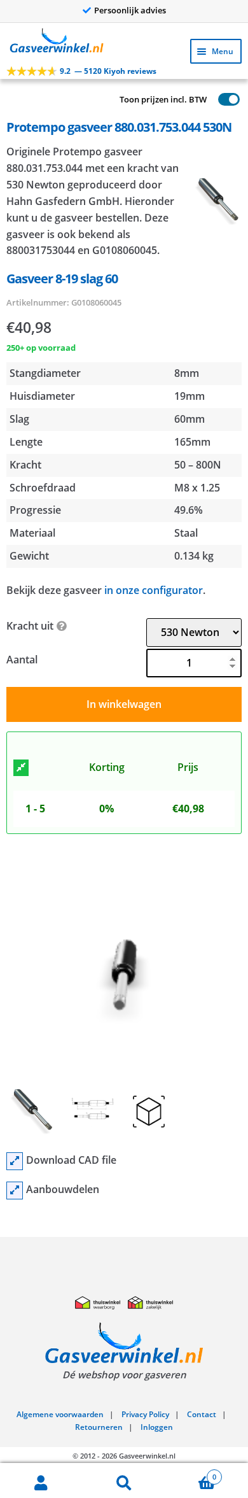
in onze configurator (153, 590)
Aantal (22, 660)
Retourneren (99, 1427)
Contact (201, 1414)
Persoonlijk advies (130, 10)
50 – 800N (197, 465)
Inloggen (157, 1427)
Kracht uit (29, 626)
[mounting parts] (14, 1190)
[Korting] (21, 768)
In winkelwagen (124, 704)
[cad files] (14, 1161)
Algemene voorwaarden (60, 1414)
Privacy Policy (145, 1414)
